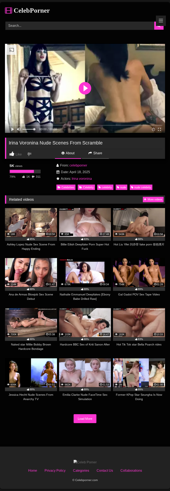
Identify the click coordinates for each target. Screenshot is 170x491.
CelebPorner (31, 10)
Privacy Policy (55, 470)
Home (32, 470)
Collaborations (131, 470)
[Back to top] (157, 479)
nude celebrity (142, 187)
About (69, 153)
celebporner (78, 165)
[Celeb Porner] (85, 462)
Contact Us (105, 470)
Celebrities (68, 187)
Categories (81, 470)
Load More (85, 418)
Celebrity (88, 187)
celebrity (107, 187)
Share (97, 153)
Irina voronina (82, 178)
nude (123, 187)
